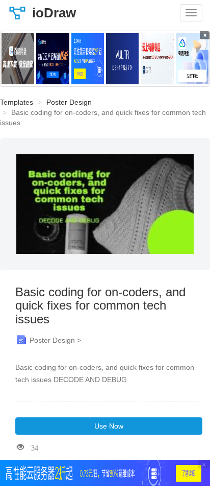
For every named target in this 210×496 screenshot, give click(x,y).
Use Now (108, 426)
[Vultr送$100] (122, 58)
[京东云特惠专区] (157, 58)
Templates (16, 102)
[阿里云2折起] (87, 58)
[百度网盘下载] (18, 58)
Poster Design (69, 102)
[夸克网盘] (192, 58)
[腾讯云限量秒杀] (52, 58)
